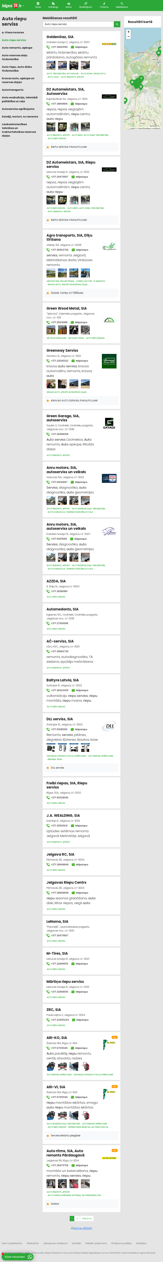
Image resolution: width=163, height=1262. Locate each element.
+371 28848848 (59, 864)
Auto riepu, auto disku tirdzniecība (17, 69)
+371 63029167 (59, 482)
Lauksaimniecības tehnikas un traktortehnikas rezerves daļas (19, 130)
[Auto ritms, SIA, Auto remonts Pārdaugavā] (50, 1183)
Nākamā (87, 1218)
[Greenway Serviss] (50, 383)
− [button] (129, 37)
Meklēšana (122, 7)
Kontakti (76, 1243)
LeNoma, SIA (57, 921)
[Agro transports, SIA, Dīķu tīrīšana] (50, 272)
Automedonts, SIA (62, 609)
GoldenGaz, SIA (60, 36)
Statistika (141, 1243)
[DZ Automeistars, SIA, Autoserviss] (50, 126)
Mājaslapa (81, 47)
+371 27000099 (59, 623)
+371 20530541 (59, 825)
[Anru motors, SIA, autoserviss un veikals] (50, 500)
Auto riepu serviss (14, 40)
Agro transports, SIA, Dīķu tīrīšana (69, 237)
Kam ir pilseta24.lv (12, 1243)
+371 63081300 (59, 729)
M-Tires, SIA (57, 953)
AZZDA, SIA (56, 581)
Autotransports (12, 90)
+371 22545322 (59, 360)
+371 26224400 (59, 690)
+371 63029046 (59, 797)
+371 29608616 (59, 103)
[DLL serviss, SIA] (50, 747)
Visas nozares (14, 32)
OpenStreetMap (144, 128)
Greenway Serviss (62, 350)
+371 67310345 (59, 1048)
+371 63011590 (58, 538)
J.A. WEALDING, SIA (63, 815)
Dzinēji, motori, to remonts (20, 116)
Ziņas (38, 7)
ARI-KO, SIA (56, 1037)
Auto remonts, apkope (17, 48)
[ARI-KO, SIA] (50, 1066)
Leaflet (132, 128)
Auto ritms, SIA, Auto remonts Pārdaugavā (65, 1153)
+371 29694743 (59, 651)
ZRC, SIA (53, 1009)
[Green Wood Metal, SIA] (50, 329)
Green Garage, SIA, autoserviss (63, 418)
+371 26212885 (59, 322)
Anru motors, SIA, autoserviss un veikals (66, 469)
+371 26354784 (59, 249)
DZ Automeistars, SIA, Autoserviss (65, 91)
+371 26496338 (59, 434)
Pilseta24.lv (33, 1243)
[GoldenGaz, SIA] (50, 65)
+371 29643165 (59, 47)
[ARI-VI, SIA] (50, 1115)
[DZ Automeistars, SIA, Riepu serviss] (50, 199)
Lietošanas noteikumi (55, 1243)
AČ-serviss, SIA (60, 641)
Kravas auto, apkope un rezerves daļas (18, 80)
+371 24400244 (59, 1019)
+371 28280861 (59, 591)
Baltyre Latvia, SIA (62, 680)
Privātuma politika (121, 1243)
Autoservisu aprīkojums (18, 109)
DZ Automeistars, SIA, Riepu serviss (70, 164)
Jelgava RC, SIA (60, 854)
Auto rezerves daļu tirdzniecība (14, 57)
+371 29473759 (59, 1165)
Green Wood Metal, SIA (66, 308)
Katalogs (53, 7)
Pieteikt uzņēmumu (96, 1243)
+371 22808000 (59, 963)
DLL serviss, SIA (59, 719)
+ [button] (129, 32)
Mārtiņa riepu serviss (65, 981)
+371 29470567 (59, 176)
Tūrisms (104, 7)
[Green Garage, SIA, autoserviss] (109, 421)
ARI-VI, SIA (55, 1087)
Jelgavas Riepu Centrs (66, 882)
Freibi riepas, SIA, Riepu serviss (66, 785)
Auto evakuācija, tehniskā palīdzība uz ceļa (20, 99)
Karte (69, 7)
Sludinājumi (85, 7)
